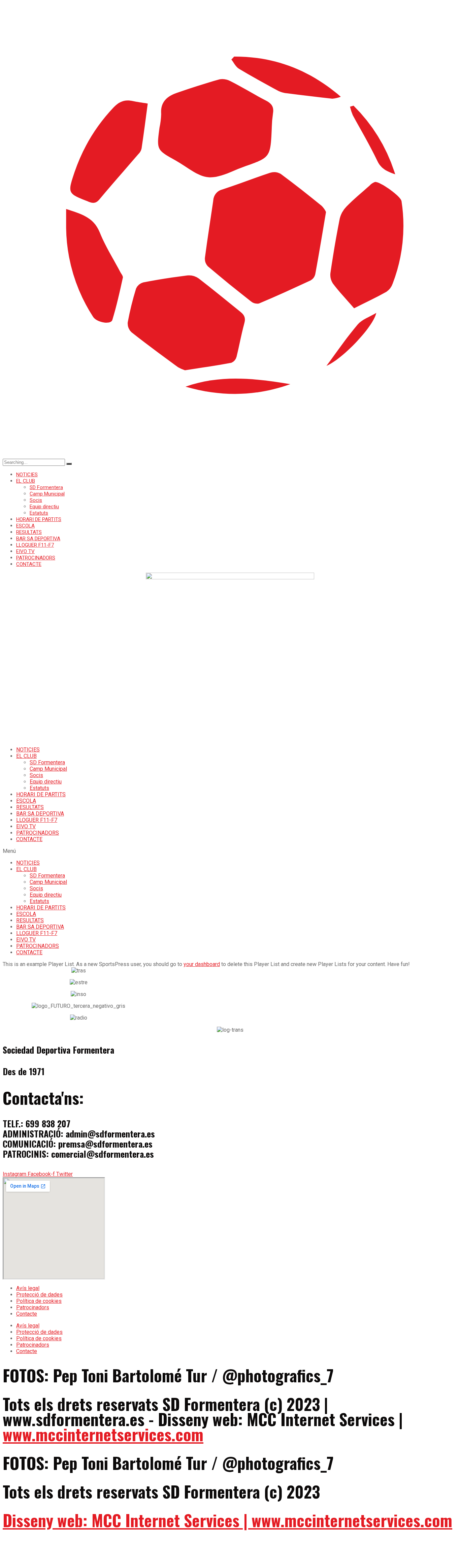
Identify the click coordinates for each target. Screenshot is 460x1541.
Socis (36, 500)
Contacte (26, 1314)
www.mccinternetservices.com (103, 1434)
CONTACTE (28, 564)
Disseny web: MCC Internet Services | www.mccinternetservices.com (227, 1520)
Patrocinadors (32, 1307)
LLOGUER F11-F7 (35, 545)
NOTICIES (27, 475)
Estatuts (39, 513)
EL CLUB (25, 481)
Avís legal (27, 1288)
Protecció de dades (39, 1294)
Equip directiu (44, 507)
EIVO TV (25, 551)
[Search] (69, 464)
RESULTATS (29, 532)
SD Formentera (46, 487)
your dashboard (202, 964)
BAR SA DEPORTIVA (38, 539)
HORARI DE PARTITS (38, 519)
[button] (230, 851)
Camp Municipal (47, 494)
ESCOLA (25, 526)
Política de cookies (39, 1301)
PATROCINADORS (35, 558)
